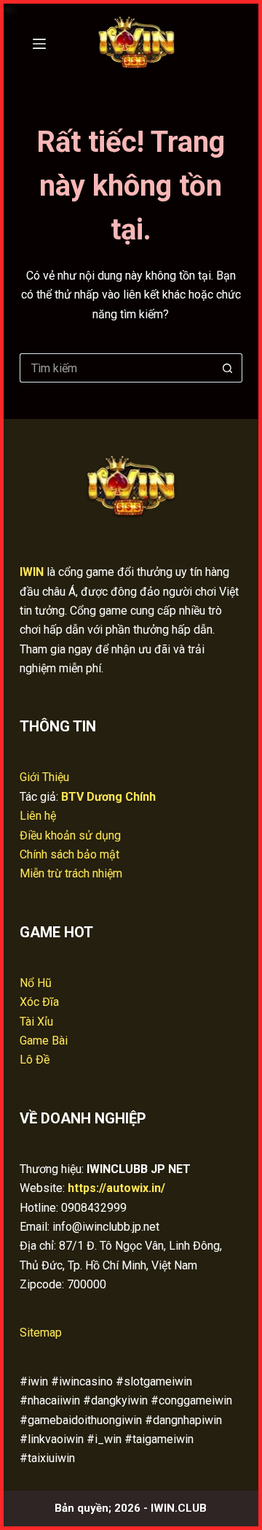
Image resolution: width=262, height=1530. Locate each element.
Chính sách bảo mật (69, 854)
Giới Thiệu (44, 777)
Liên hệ (38, 816)
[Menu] (39, 43)
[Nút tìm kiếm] (227, 367)
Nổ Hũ (36, 983)
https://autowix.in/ (116, 1188)
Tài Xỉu (36, 1022)
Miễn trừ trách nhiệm (71, 873)
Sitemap (41, 1332)
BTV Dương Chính (108, 797)
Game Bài (44, 1040)
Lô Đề (34, 1059)
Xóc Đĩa (39, 1002)
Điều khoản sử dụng (70, 835)
